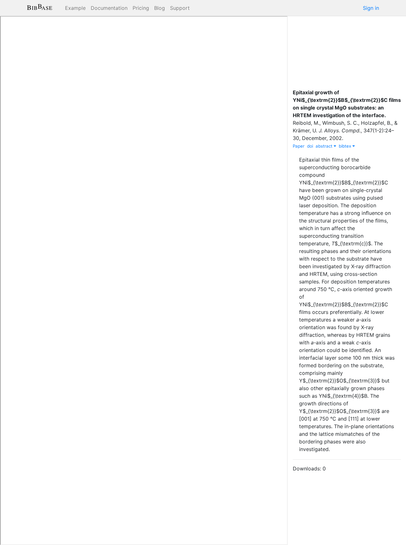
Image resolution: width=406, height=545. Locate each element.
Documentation (109, 8)
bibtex (345, 146)
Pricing (141, 8)
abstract (325, 146)
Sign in (371, 8)
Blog (159, 8)
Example (75, 8)
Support (180, 8)
